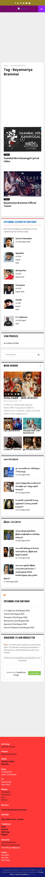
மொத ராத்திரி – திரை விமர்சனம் (21, 398)
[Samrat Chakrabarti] (9, 247)
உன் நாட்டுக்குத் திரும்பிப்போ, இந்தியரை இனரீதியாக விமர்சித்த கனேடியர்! (28, 534)
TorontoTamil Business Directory (14, 810)
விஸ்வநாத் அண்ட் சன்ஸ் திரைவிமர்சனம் (31, 431)
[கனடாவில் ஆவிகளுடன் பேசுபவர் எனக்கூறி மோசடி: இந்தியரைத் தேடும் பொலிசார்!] (9, 556)
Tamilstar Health (7, 761)
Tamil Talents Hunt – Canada (12, 819)
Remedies (5, 764)
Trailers (6, 154)
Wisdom (4, 800)
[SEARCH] (38, 354)
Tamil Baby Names (8, 842)
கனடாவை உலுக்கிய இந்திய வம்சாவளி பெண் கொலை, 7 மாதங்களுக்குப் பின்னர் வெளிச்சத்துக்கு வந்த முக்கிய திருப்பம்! (21, 571)
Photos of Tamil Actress (10, 845)
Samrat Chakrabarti (24, 239)
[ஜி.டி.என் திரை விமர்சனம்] (32, 443)
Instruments (5, 795)
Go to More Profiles (11, 343)
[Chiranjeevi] (9, 293)
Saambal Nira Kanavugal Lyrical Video (21, 160)
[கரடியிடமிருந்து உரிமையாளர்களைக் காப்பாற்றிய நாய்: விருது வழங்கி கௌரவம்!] (9, 491)
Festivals (4, 829)
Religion (4, 835)
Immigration (5, 792)
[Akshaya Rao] (9, 279)
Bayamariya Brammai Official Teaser (20, 204)
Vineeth (19, 300)
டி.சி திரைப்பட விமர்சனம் (12, 449)
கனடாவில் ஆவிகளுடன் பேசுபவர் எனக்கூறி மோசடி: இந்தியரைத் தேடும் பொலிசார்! (27, 551)
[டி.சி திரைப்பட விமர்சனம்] (13, 443)
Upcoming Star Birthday (17, 601)
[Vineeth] (9, 308)
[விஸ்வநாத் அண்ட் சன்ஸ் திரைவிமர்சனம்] (32, 424)
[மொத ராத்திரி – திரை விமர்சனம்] (22, 384)
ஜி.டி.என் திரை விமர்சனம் (32, 449)
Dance (3, 827)
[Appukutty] (9, 261)
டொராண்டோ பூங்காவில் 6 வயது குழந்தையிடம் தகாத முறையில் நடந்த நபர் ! (27, 503)
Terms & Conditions (21, 874)
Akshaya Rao (21, 271)
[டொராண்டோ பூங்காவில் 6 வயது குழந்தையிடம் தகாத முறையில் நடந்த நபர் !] (9, 509)
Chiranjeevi (20, 285)
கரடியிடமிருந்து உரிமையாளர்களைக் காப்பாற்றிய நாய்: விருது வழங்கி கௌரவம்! (28, 486)
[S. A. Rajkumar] (9, 325)
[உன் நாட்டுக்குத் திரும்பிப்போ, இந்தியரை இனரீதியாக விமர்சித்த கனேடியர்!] (9, 539)
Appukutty (20, 253)
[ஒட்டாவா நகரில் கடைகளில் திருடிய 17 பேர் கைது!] (9, 477)
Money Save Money (9, 754)
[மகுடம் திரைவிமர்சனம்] (13, 424)
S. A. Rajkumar (22, 317)
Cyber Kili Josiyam (8, 747)
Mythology (5, 832)
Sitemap (32, 874)
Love (3, 797)
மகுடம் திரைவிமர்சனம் (12, 430)
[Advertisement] (22, 37)
